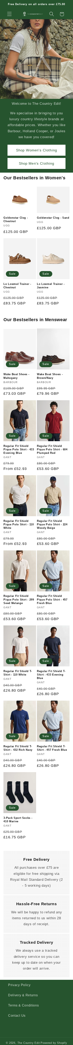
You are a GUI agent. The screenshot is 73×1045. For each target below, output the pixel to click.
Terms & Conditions (23, 1005)
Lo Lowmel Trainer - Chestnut (17, 285)
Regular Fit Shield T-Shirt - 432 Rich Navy (17, 748)
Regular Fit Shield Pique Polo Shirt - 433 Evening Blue (18, 449)
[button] (9, 14)
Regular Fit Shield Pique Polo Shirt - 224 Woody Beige (52, 524)
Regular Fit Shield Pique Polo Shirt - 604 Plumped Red (52, 449)
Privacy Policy (19, 985)
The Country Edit (28, 1043)
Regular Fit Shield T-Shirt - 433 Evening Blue (51, 675)
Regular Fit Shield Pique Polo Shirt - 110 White (18, 524)
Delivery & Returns (23, 995)
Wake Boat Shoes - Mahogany (16, 376)
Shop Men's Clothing (36, 163)
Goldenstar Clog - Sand (53, 217)
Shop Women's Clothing (36, 150)
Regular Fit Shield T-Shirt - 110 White (17, 673)
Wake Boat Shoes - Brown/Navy (50, 376)
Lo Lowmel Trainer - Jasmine (51, 285)
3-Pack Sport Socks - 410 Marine (17, 819)
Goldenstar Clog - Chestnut (15, 219)
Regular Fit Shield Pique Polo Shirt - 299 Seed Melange (18, 599)
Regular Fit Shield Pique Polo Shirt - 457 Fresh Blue (52, 599)
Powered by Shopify (54, 1043)
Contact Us (17, 1015)
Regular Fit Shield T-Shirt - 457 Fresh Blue (52, 748)
